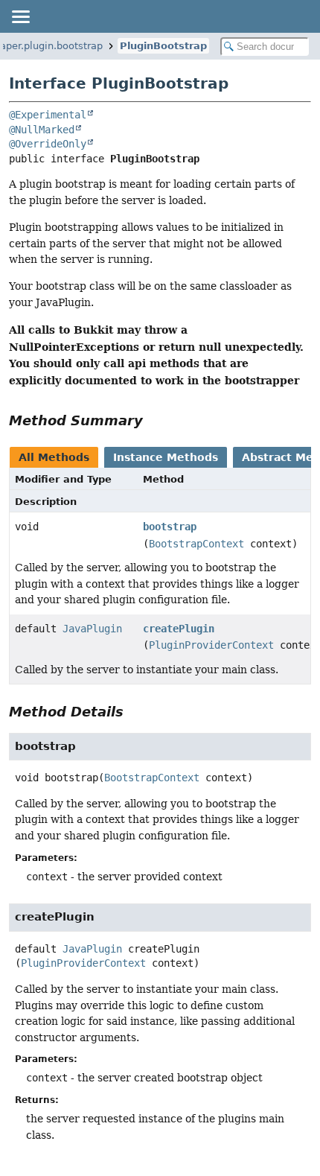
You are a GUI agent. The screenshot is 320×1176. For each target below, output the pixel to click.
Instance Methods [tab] (165, 457)
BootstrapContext (196, 544)
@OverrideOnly (47, 144)
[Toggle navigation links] (20, 16)
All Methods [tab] (54, 457)
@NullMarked (41, 130)
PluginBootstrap (163, 45)
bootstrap (169, 527)
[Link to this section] (153, 420)
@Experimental (47, 115)
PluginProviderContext (211, 645)
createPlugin (178, 629)
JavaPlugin (92, 629)
